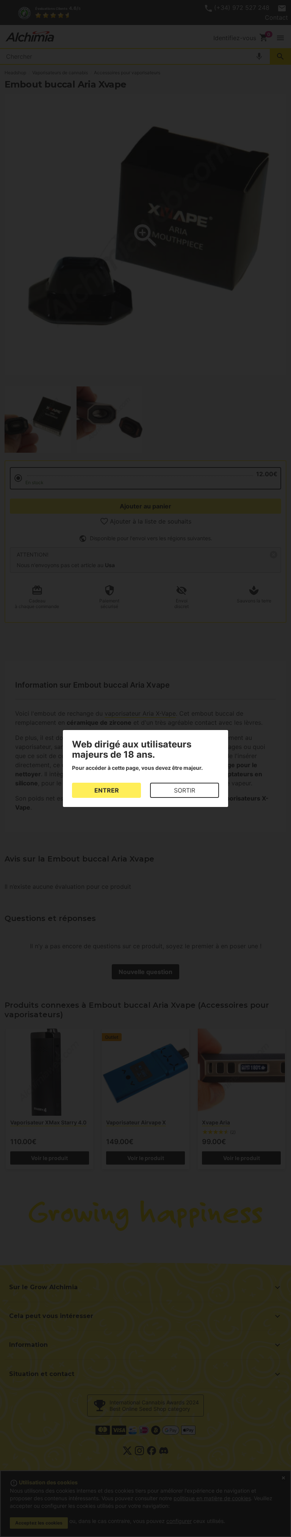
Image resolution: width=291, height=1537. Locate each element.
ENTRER (106, 790)
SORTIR (184, 790)
